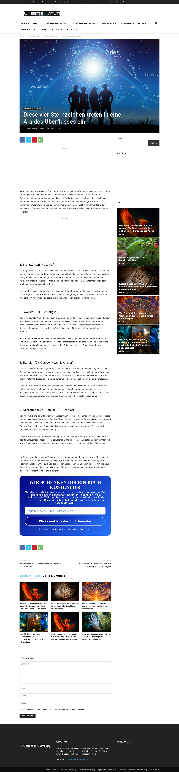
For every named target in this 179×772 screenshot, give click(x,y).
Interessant (30, 36)
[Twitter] (28, 140)
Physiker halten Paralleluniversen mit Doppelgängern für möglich (95, 565)
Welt (36, 29)
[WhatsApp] (40, 140)
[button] (156, 23)
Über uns (90, 2)
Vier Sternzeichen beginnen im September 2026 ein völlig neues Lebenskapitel (94, 606)
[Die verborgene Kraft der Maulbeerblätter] (138, 251)
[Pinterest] (34, 140)
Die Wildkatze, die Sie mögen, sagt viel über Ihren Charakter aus (40, 565)
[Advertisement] (65, 168)
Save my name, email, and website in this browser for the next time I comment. (56, 709)
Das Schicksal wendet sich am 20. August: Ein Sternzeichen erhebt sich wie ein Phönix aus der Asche (64, 636)
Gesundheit (108, 23)
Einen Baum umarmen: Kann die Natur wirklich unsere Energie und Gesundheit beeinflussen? (96, 636)
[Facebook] (22, 140)
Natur (141, 23)
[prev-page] (21, 647)
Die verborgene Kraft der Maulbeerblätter (132, 258)
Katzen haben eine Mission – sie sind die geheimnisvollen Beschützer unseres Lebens (65, 606)
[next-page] (25, 647)
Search (120, 138)
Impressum (71, 2)
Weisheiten (56, 29)
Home (22, 2)
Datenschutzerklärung (40, 2)
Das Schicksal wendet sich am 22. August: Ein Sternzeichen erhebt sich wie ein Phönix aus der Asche (33, 606)
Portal (28, 128)
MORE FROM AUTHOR (54, 576)
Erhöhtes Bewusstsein (55, 23)
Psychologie (37, 108)
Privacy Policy (109, 2)
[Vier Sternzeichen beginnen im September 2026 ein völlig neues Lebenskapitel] (96, 591)
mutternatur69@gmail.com (78, 759)
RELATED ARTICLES (30, 576)
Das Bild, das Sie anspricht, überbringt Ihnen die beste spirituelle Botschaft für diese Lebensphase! (135, 343)
